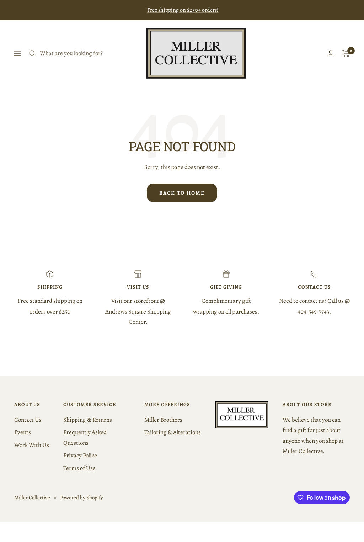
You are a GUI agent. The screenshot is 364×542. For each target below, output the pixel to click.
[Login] (330, 53)
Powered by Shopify (81, 497)
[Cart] (346, 53)
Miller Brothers (163, 420)
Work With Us (31, 445)
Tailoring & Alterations (172, 432)
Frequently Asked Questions (85, 437)
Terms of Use (79, 468)
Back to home (182, 192)
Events (22, 432)
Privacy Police (80, 455)
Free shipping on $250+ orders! (183, 10)
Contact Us (28, 420)
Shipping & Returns (87, 420)
